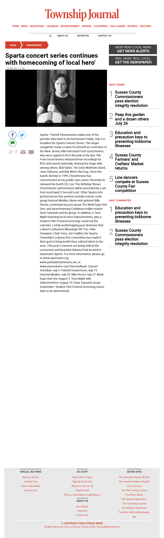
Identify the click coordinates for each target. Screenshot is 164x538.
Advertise (83, 35)
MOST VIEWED (117, 84)
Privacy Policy (88, 526)
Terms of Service (72, 526)
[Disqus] (56, 338)
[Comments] (12, 143)
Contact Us (104, 35)
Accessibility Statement (108, 526)
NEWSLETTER (133, 3)
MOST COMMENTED (120, 200)
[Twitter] (22, 135)
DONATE (151, 3)
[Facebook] (12, 135)
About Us (62, 35)
